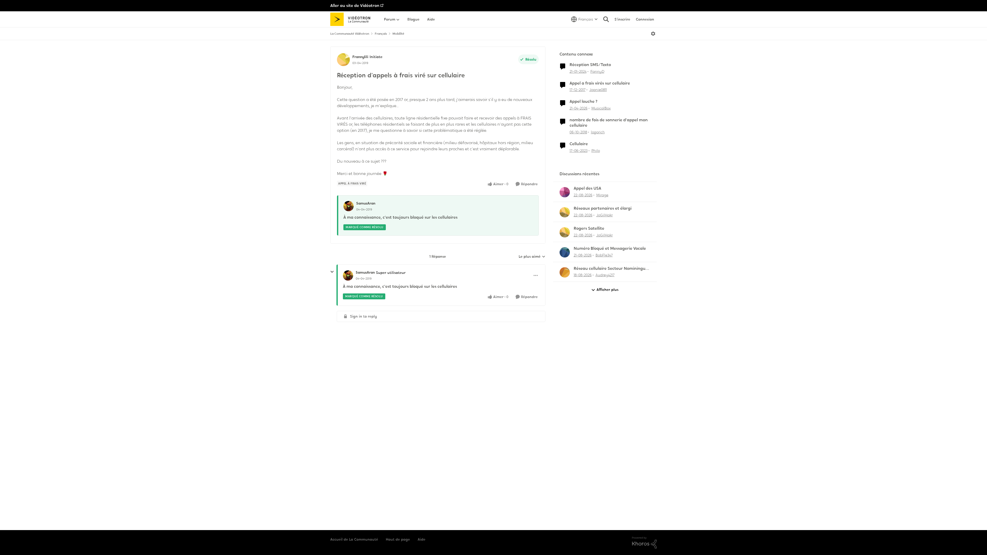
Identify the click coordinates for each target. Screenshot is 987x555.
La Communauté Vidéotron (349, 34)
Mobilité (398, 34)
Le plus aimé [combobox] (532, 256)
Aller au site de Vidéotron (354, 5)
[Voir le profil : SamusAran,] (348, 206)
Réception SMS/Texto (590, 64)
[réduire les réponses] (332, 272)
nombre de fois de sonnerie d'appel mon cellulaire (609, 122)
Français (381, 34)
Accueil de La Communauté (354, 539)
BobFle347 (604, 255)
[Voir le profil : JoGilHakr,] (565, 212)
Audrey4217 (605, 275)
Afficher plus (607, 289)
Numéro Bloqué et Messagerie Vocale (610, 248)
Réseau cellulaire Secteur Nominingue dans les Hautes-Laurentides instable (611, 268)
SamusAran (365, 203)
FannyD (597, 71)
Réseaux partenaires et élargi (603, 208)
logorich (598, 132)
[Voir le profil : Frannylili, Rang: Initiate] (343, 59)
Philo (595, 150)
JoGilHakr (604, 215)
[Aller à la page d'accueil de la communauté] (352, 19)
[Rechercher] (606, 19)
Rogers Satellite (589, 228)
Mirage (602, 195)
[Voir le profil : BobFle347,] (565, 252)
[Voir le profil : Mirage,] (565, 192)
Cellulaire (579, 143)
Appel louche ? (583, 101)
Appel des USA (587, 188)
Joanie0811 (598, 89)
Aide (421, 539)
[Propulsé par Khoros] (644, 543)
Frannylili (360, 56)
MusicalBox (601, 108)
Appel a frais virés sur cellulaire (600, 83)
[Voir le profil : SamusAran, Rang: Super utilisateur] (348, 275)
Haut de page (398, 539)
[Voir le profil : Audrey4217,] (565, 272)
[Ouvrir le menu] (653, 33)
